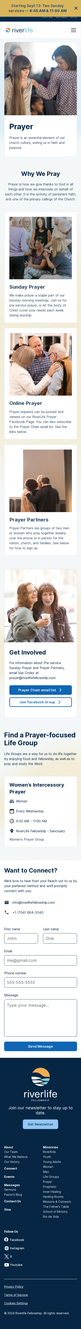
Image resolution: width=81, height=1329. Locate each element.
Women (48, 1166)
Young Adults (52, 1161)
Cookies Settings (16, 1303)
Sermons (10, 1189)
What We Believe (16, 1157)
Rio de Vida (51, 1216)
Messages (12, 1185)
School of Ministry (55, 1211)
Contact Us (12, 1201)
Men (46, 1171)
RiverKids (49, 1152)
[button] (73, 30)
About (8, 1147)
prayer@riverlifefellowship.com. (32, 678)
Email (8, 951)
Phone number (15, 973)
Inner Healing (52, 1191)
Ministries (50, 1147)
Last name (51, 929)
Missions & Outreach (57, 1201)
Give (7, 1209)
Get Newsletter (40, 1124)
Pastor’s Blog (13, 1194)
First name (12, 929)
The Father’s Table (56, 1206)
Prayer (47, 1181)
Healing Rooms (53, 1196)
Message (11, 995)
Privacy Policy (13, 1286)
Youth (47, 1157)
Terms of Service (16, 1295)
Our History (12, 1161)
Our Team (11, 1152)
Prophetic (49, 1186)
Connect (10, 1168)
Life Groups (51, 1176)
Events (9, 1176)
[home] (21, 30)
